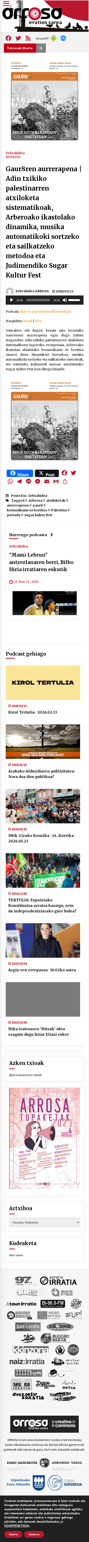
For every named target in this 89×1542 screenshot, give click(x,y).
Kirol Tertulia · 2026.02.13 (32, 712)
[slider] (74, 299)
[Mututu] (65, 300)
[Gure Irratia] (28, 1326)
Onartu (13, 1534)
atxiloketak (55, 500)
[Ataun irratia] (21, 1303)
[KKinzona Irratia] (31, 1349)
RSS (38, 321)
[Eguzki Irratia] (19, 1315)
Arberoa (35, 500)
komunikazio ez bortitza (27, 510)
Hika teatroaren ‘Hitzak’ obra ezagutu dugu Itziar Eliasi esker (38, 1032)
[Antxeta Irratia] (58, 1280)
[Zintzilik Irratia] (63, 1396)
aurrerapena (18, 505)
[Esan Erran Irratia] (48, 1315)
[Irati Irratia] (29, 1338)
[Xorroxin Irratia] (28, 1396)
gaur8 (38, 505)
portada (13, 515)
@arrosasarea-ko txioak (25, 1075)
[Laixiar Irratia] (73, 1349)
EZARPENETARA (16, 1526)
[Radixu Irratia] (61, 1372)
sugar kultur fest (38, 515)
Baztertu (34, 1534)
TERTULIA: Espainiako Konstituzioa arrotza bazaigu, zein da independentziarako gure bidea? (42, 905)
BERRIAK (13, 157)
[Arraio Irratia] (30, 1292)
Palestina (59, 510)
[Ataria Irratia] (62, 1292)
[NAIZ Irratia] (27, 1361)
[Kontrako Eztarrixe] (59, 1349)
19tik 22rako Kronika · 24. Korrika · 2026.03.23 (41, 838)
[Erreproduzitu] (11, 300)
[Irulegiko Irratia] (55, 1338)
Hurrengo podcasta (28, 534)
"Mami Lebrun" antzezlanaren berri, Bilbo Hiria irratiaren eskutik (41, 562)
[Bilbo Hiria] (53, 1303)
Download (62, 312)
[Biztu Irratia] (76, 1303)
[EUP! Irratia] (74, 1315)
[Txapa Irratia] (45, 1384)
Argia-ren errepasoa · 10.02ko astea (42, 970)
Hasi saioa (16, 1255)
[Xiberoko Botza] (68, 1384)
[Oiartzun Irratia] (65, 1361)
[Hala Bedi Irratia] (60, 1326)
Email (27, 321)
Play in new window (36, 312)
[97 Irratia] (25, 1280)
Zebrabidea (15, 153)
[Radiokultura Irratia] (28, 1372)
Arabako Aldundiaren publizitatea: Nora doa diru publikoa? (41, 774)
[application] (45, 300)
